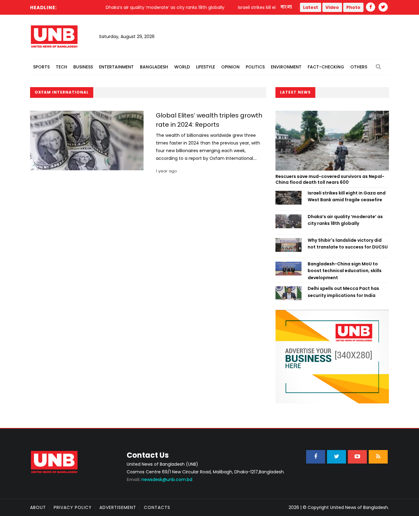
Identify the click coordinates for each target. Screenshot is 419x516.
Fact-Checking (326, 67)
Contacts (157, 507)
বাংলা (286, 7)
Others (358, 67)
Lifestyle (205, 67)
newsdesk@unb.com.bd (159, 479)
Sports (41, 67)
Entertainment (116, 67)
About (38, 507)
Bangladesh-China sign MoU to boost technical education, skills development (345, 271)
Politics (255, 67)
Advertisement (117, 507)
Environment (286, 67)
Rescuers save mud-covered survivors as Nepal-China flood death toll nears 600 (329, 179)
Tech (61, 67)
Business (83, 67)
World (182, 67)
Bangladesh (154, 67)
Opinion (230, 67)
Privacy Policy (73, 507)
